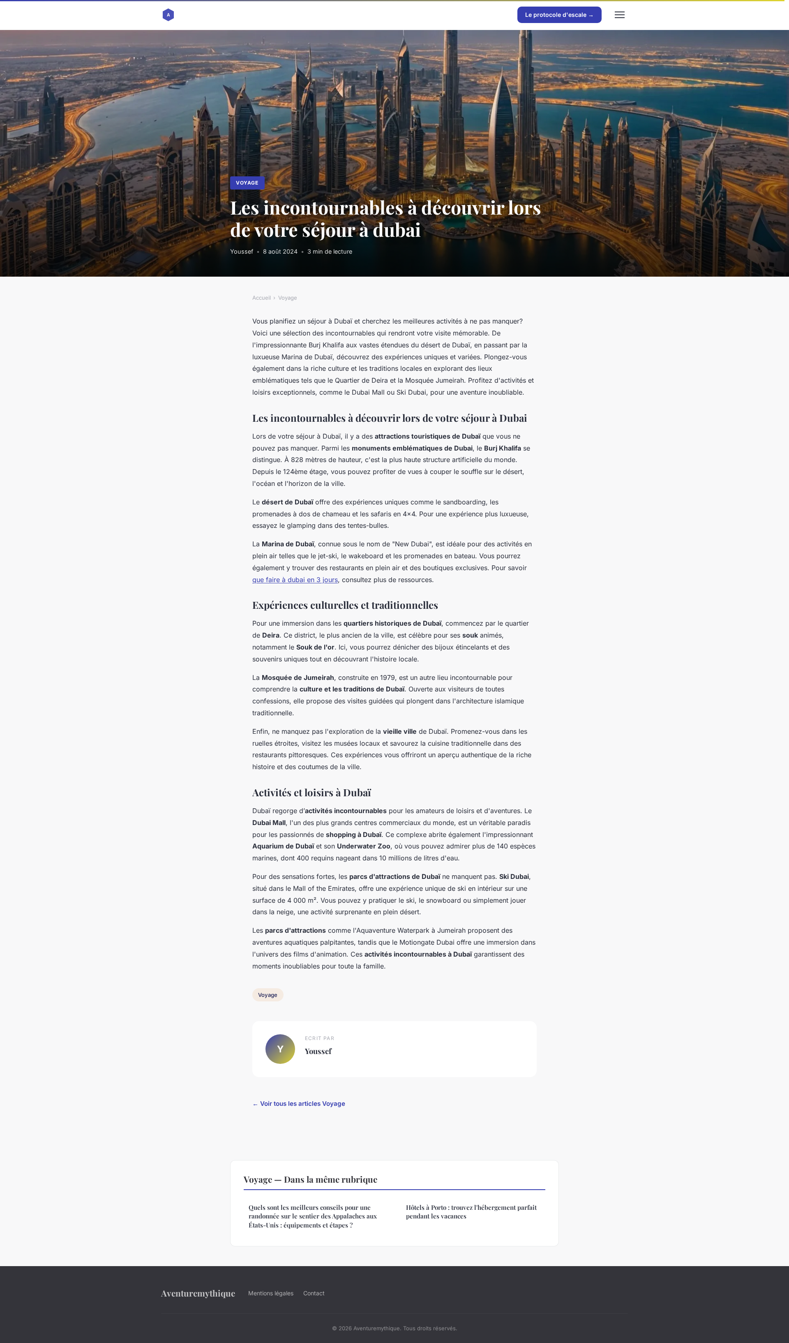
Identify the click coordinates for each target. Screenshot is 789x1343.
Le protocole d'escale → (559, 14)
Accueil (261, 297)
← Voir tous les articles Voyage (298, 1103)
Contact (314, 1293)
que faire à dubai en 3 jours (295, 580)
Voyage (247, 183)
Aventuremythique (198, 1293)
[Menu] (619, 14)
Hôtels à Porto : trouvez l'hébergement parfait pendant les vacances (471, 1211)
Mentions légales (270, 1293)
